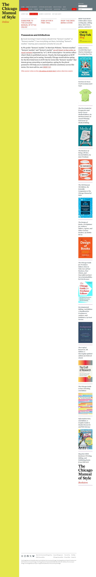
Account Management (58, 555)
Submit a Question (45, 13)
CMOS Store (48, 9)
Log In (74, 9)
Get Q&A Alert (56, 13)
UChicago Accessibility (58, 557)
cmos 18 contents (31, 6)
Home (22, 6)
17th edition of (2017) (47, 71)
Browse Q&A (34, 13)
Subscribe (57, 9)
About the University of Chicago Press (44, 555)
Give (64, 6)
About (41, 9)
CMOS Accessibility (40, 557)
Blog (30, 9)
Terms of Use (67, 555)
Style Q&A (24, 9)
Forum (36, 9)
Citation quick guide (45, 6)
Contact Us (73, 557)
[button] (91, 9)
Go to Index (81, 3)
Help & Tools (57, 6)
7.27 (47, 67)
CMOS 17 (64, 9)
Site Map (73, 555)
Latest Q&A (24, 13)
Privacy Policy (67, 557)
